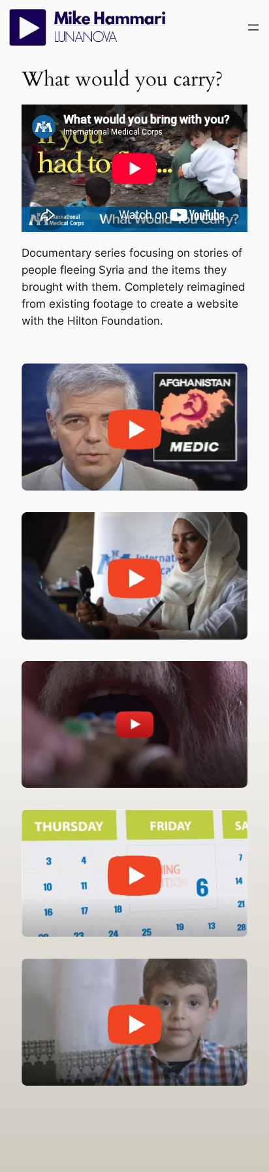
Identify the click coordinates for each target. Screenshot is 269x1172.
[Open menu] (253, 27)
